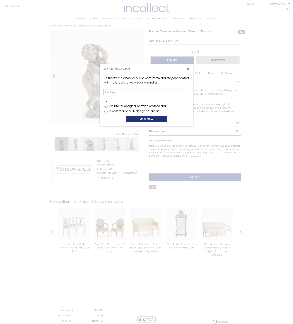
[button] (188, 68)
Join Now (146, 119)
